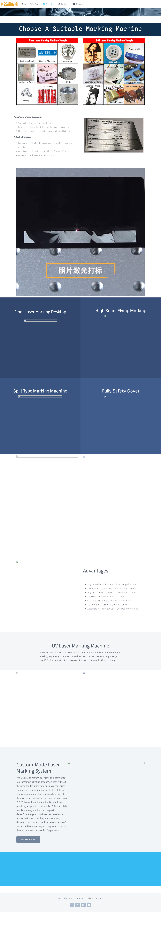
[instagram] (83, 905)
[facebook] (72, 905)
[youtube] (89, 905)
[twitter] (77, 905)
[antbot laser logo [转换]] (9, 3)
